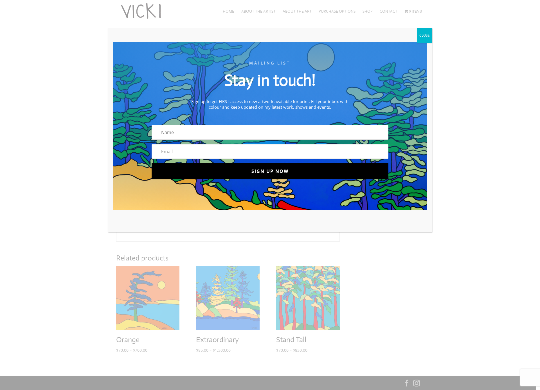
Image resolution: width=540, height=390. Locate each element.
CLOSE (424, 35)
